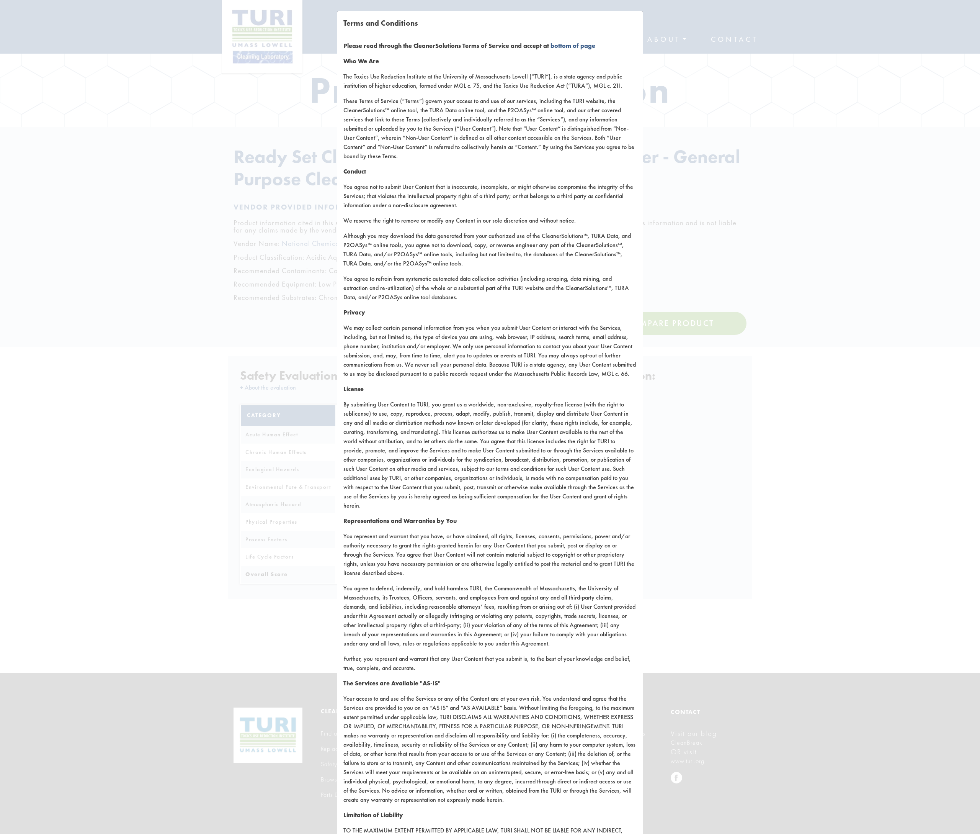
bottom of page (572, 46)
